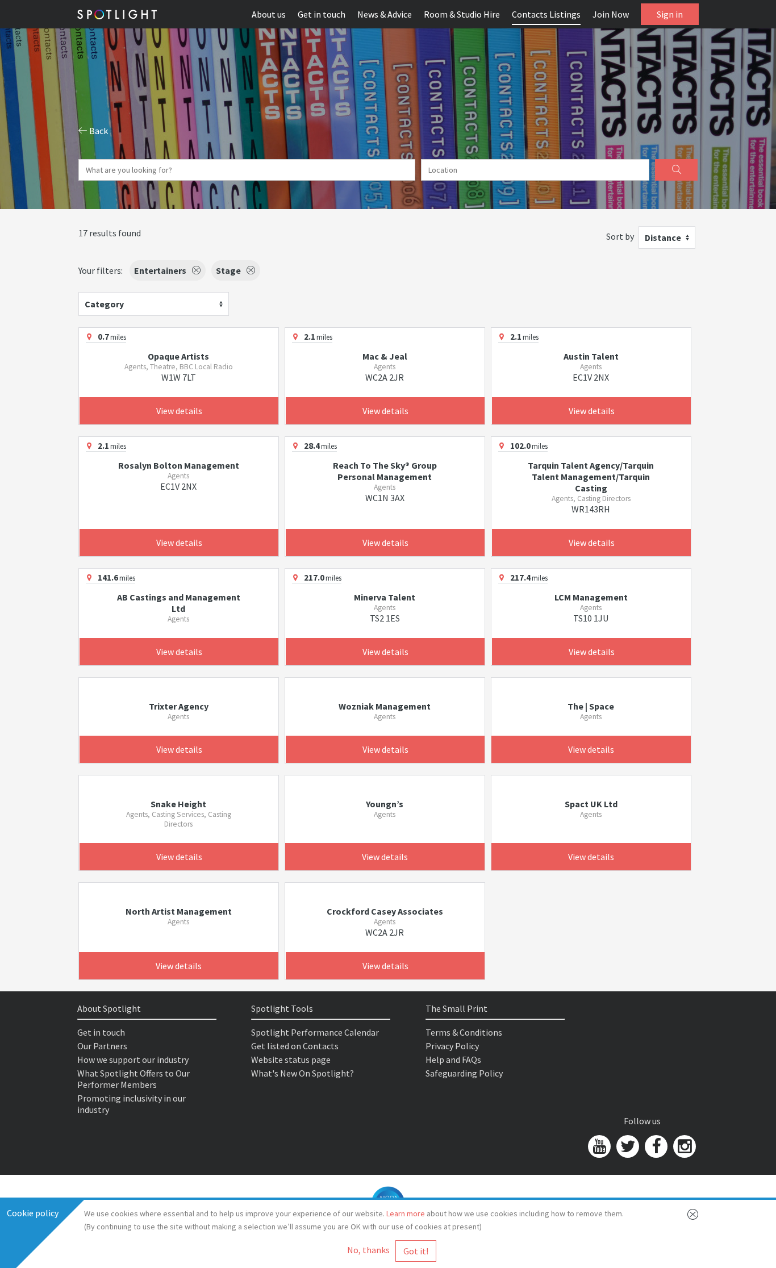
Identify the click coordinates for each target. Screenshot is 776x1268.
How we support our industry (133, 1059)
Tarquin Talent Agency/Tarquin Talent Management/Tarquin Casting (591, 477)
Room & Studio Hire (462, 14)
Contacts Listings (546, 14)
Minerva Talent (384, 597)
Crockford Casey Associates (385, 911)
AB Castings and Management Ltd (178, 602)
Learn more (405, 1213)
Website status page (291, 1059)
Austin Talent (591, 356)
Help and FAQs (453, 1059)
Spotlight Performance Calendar (315, 1032)
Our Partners (102, 1046)
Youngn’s (384, 804)
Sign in (670, 14)
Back (97, 130)
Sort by (620, 236)
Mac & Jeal (384, 356)
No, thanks (368, 1250)
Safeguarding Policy (464, 1073)
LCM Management (591, 597)
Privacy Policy (452, 1046)
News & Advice (384, 14)
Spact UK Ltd (591, 804)
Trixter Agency (178, 706)
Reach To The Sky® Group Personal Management (385, 471)
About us (269, 14)
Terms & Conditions (463, 1032)
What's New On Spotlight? (302, 1073)
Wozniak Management (385, 706)
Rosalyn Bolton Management (178, 465)
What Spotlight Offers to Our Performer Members (133, 1078)
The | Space (591, 706)
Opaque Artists (178, 356)
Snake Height (178, 804)
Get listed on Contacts (295, 1046)
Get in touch (321, 14)
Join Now (611, 14)
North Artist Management (179, 911)
